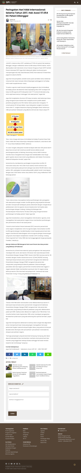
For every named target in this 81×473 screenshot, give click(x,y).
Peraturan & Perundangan (30, 446)
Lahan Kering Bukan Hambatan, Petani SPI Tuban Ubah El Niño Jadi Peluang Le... (66, 39)
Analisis (42, 432)
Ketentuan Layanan (20, 467)
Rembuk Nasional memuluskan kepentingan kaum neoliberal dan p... (43, 374)
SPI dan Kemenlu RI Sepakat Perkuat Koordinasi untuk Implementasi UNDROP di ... (65, 32)
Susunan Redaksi (9, 438)
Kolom (42, 436)
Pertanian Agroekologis (11, 452)
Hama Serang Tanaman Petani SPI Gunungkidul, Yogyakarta (20, 374)
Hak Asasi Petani (9, 446)
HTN (8, 358)
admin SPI (12, 20)
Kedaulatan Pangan (10, 448)
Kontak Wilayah (9, 436)
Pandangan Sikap (45, 438)
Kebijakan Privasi (9, 467)
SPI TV (24, 438)
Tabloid (25, 436)
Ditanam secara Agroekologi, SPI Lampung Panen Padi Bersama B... (20, 366)
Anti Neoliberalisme (10, 444)
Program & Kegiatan (10, 432)
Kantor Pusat (8, 434)
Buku (24, 431)
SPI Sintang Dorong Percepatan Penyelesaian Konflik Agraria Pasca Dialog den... (66, 15)
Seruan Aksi (43, 440)
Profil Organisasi (9, 431)
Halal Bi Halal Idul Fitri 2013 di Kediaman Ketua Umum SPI (43, 366)
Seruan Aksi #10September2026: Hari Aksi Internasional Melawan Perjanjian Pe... (65, 23)
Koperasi (7, 450)
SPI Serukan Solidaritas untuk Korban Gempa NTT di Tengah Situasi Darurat (65, 46)
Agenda (42, 431)
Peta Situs (29, 467)
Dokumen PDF (26, 444)
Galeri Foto (26, 432)
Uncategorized (14, 358)
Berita (42, 434)
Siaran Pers (43, 442)
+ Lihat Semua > (66, 53)
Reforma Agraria (9, 454)
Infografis (25, 434)
